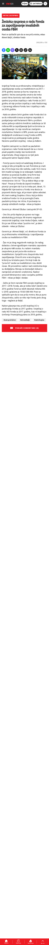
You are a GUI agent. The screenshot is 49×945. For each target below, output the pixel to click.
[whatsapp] (8, 50)
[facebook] (4, 50)
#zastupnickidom (10, 320)
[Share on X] (17, 50)
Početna (6, 943)
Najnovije (18, 943)
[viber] (12, 50)
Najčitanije (31, 943)
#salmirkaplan (39, 320)
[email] (21, 50)
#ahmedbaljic (25, 320)
